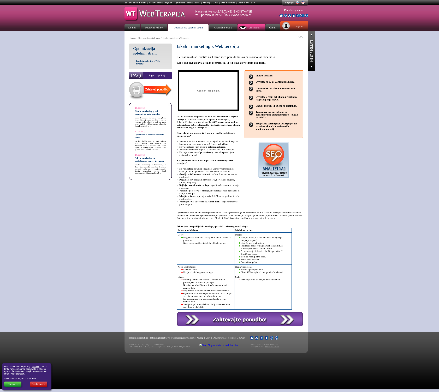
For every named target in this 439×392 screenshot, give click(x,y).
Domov (133, 38)
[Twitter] (294, 16)
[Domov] (281, 15)
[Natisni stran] (299, 37)
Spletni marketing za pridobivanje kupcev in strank (149, 159)
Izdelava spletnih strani (135, 2)
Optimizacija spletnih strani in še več (149, 136)
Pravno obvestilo (272, 346)
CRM (215, 2)
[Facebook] (298, 16)
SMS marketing (228, 2)
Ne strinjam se (38, 384)
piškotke (35, 366)
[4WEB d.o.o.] (154, 20)
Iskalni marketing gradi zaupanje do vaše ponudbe (147, 112)
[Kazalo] (290, 15)
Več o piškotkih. (17, 374)
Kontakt (231, 338)
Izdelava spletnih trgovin (160, 2)
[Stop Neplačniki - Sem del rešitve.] (219, 345)
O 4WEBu (241, 338)
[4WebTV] (306, 16)
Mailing (206, 2)
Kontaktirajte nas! (293, 10)
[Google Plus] (302, 16)
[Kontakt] (285, 16)
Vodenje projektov (246, 2)
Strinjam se (13, 384)
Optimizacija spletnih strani (187, 2)
